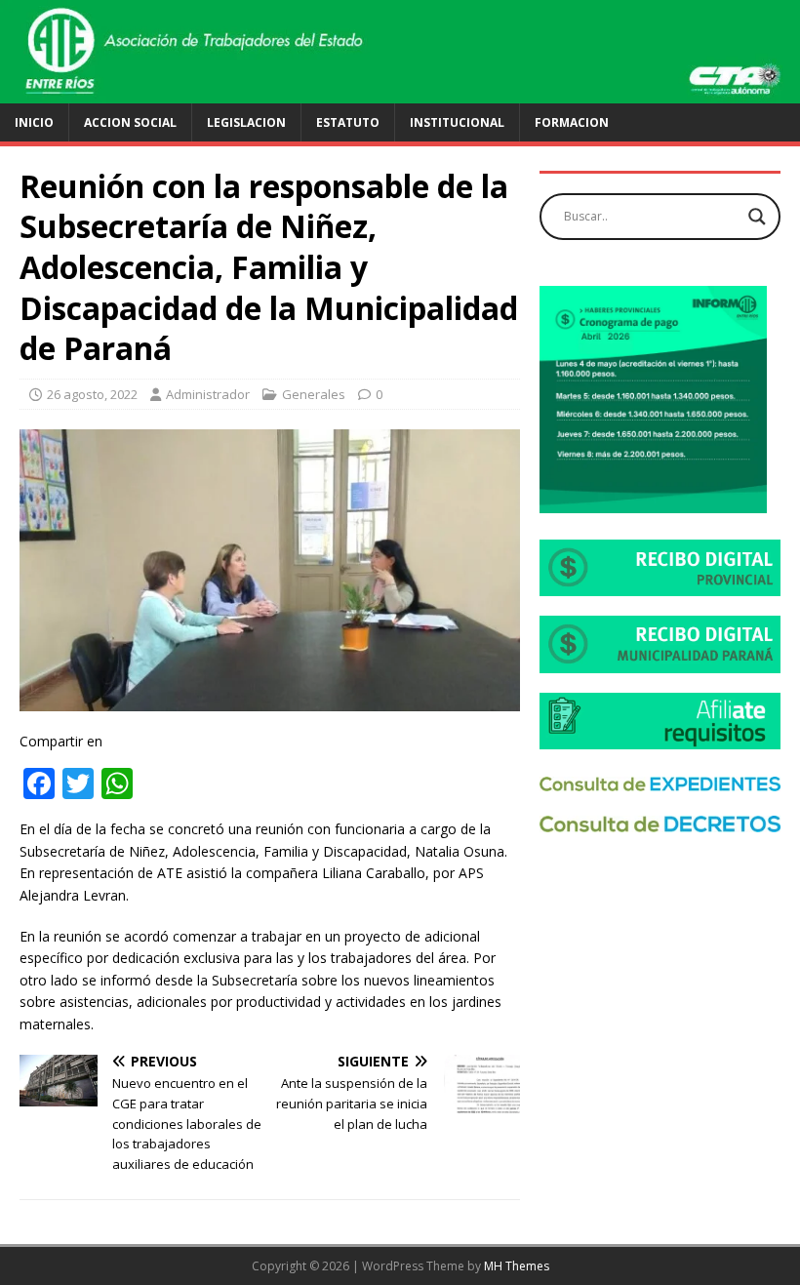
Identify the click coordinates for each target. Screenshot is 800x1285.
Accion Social (130, 122)
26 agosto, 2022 (92, 394)
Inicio (34, 122)
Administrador (208, 394)
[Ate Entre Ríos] (400, 91)
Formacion (572, 122)
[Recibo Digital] (660, 585)
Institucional (457, 122)
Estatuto (348, 122)
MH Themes (516, 1266)
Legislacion (246, 122)
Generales (313, 394)
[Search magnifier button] (757, 216)
